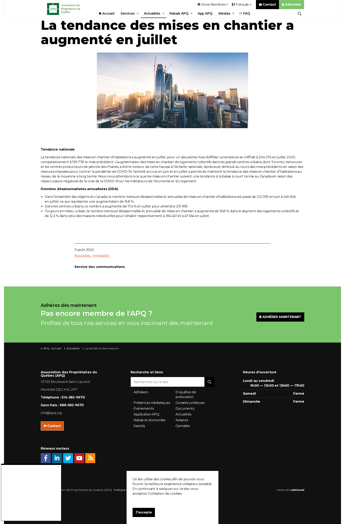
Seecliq (139, 426)
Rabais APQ (179, 13)
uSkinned (297, 489)
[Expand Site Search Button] (299, 13)
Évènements (144, 408)
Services (128, 13)
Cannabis (182, 426)
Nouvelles (82, 256)
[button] (209, 382)
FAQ (246, 13)
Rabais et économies (149, 420)
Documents (184, 408)
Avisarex (181, 420)
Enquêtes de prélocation (185, 394)
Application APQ (146, 414)
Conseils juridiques (189, 403)
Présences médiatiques (152, 403)
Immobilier (100, 256)
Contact (269, 4)
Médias (224, 13)
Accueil (108, 13)
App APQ (205, 13)
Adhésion (293, 4)
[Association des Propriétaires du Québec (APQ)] (69, 9)
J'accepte (144, 512)
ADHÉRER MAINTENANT (281, 317)
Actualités (152, 13)
